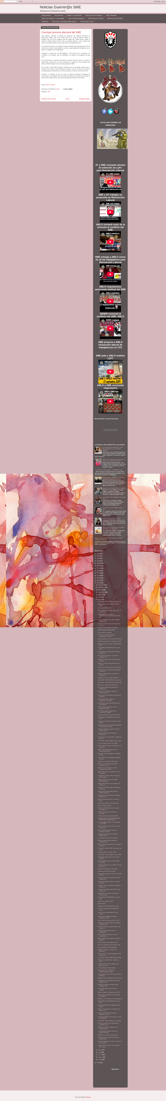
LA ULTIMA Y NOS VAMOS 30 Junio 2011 (109, 601)
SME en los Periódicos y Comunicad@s (53, 18)
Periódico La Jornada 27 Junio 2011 (108, 869)
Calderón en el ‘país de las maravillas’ (108, 677)
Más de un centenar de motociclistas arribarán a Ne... (108, 985)
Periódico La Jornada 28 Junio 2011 (108, 761)
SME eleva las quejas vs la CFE (112, 518)
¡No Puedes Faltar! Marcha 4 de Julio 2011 (110, 682)
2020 (98, 561)
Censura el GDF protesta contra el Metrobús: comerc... (107, 1013)
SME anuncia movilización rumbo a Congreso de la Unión (107, 768)
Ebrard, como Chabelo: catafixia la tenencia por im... (107, 692)
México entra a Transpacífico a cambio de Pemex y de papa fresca (113, 528)
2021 (98, 558)
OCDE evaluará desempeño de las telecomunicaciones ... (107, 750)
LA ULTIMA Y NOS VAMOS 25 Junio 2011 (109, 1021)
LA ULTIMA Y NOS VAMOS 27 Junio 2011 (109, 854)
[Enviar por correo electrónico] (64, 89)
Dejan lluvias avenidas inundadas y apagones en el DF (107, 917)
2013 (98, 578)
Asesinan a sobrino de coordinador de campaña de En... (108, 1023)
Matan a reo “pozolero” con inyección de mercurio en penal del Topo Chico (114, 460)
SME (48, 91)
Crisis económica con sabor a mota (107, 942)
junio (99, 599)
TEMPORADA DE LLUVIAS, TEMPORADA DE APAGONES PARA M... (109, 616)
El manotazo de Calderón (105, 632)
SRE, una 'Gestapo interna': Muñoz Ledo (109, 944)
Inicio (67, 99)
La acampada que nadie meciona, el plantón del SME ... (108, 1031)
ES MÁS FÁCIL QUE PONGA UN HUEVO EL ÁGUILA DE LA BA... (109, 725)
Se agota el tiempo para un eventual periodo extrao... (108, 834)
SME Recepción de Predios (96, 18)
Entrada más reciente (48, 99)
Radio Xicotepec (50, 84)
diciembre (101, 585)
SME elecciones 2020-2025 (115, 18)
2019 (98, 563)
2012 (98, 580)
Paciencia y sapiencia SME (105, 901)
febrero (100, 1057)
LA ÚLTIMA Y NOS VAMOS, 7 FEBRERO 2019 (109, 470)
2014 (98, 575)
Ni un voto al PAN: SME (104, 608)
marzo (100, 1054)
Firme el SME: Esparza (104, 805)
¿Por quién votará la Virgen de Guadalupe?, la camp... (106, 699)
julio (99, 597)
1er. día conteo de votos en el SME (107, 743)
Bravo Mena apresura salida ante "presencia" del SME (107, 711)
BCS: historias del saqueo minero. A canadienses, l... (108, 935)
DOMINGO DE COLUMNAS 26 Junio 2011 (109, 978)
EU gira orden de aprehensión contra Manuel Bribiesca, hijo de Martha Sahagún (113, 449)
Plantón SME (101, 903)
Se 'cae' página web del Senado (106, 968)
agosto (100, 594)
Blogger (89, 1097)
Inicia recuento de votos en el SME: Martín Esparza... (108, 780)
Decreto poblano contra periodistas (107, 947)
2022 (98, 556)
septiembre (101, 592)
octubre (100, 590)
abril (99, 1052)
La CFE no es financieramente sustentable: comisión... (106, 635)
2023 (98, 553)
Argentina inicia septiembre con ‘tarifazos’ (114, 488)
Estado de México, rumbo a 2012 (107, 852)
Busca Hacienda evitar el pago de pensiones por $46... (107, 830)
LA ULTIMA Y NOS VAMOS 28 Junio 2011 (109, 741)
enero (100, 1059)
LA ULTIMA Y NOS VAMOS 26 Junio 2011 (109, 957)
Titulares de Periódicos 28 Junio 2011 (108, 803)
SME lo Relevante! (111, 15)
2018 (98, 565)
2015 (98, 573)
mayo (100, 1050)
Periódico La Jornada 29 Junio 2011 (108, 685)
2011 (98, 583)
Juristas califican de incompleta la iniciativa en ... (107, 733)
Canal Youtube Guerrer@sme (76, 18)
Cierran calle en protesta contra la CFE (108, 920)
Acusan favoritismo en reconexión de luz (109, 715)
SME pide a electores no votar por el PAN (109, 641)
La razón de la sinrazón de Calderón (108, 838)
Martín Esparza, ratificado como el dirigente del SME (107, 707)
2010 (98, 1062)
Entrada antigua (84, 99)
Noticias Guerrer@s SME (60, 7)
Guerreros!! (45, 21)
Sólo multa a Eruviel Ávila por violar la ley (109, 667)
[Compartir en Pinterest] (71, 89)
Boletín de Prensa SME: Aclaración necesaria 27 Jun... (107, 764)
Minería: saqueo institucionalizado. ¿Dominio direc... (107, 841)
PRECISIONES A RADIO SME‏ (106, 630)
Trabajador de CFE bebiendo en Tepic (108, 906)
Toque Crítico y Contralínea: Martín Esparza (64, 21)
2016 (98, 570)
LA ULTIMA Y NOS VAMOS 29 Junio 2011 (109, 680)
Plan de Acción (59, 15)
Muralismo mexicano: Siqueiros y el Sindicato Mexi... (108, 1027)
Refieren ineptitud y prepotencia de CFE (109, 992)
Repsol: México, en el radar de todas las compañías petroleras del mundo (114, 478)
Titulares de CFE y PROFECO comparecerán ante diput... (106, 970)
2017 (98, 568)
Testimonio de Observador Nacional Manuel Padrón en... (108, 792)
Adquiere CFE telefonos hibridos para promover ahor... (108, 964)
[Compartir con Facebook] (70, 89)
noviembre (101, 587)
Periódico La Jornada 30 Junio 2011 (108, 627)
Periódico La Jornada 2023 (74, 15)
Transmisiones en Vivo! (86, 21)
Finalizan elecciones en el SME (106, 871)
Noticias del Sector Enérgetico (93, 15)
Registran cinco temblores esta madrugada (110, 998)
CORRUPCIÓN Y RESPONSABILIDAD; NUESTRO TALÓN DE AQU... (109, 819)
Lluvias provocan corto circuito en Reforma (110, 639)
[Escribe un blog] (66, 89)
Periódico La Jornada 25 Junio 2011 (108, 1035)
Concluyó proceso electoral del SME (108, 816)
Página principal (46, 15)
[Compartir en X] (68, 89)
